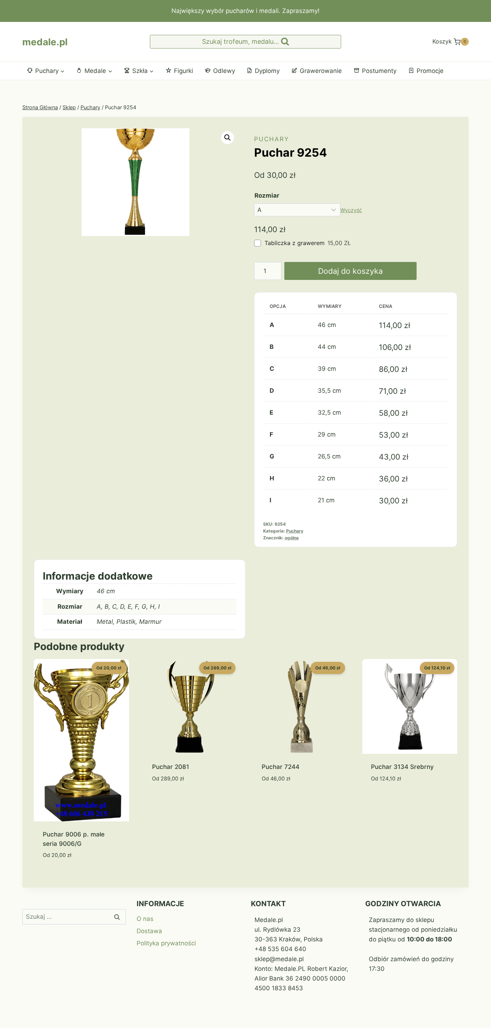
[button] (227, 137)
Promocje (430, 70)
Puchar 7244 (280, 766)
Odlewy (224, 70)
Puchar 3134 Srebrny (402, 766)
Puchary (271, 139)
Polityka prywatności (166, 943)
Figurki (183, 70)
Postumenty (379, 70)
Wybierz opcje (174, 800)
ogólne (292, 537)
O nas (145, 918)
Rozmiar (266, 195)
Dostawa (149, 931)
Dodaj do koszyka (350, 271)
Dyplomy (267, 70)
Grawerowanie (321, 70)
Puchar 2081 (170, 766)
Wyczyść (351, 210)
